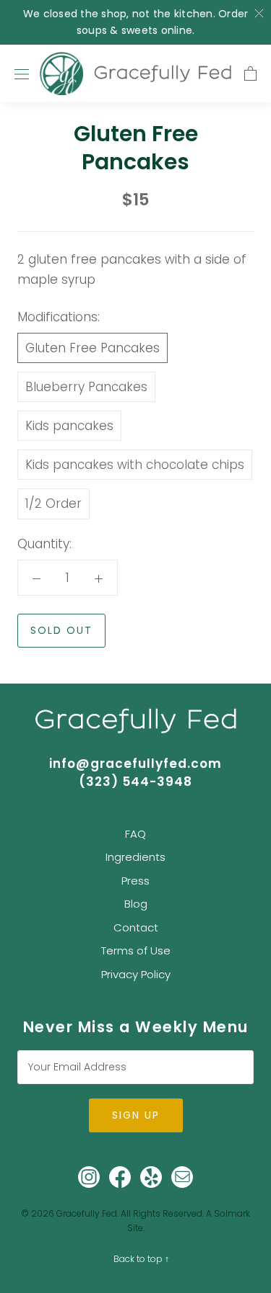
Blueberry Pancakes (86, 386)
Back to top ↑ (141, 1259)
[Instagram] (89, 1177)
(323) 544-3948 (135, 781)
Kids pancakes (69, 425)
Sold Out (61, 630)
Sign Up (136, 1115)
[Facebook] (120, 1177)
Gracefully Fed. (87, 1213)
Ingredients (135, 856)
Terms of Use (136, 950)
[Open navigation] (21, 74)
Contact (135, 927)
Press (135, 880)
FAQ (135, 833)
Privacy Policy (136, 974)
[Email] (182, 1177)
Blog (135, 903)
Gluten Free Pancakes (92, 348)
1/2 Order (53, 503)
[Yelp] (151, 1177)
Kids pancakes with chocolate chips (134, 464)
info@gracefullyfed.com (135, 763)
